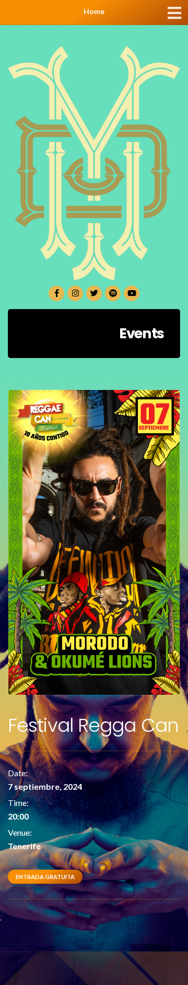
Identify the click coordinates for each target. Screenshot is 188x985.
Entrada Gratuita (45, 876)
